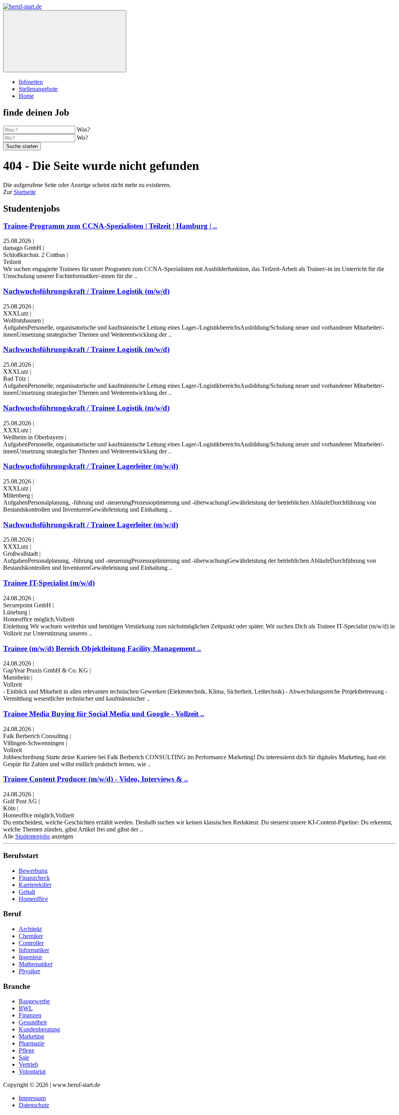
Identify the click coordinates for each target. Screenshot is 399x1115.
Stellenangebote (38, 89)
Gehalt (27, 891)
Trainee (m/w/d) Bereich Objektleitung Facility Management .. (102, 648)
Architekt (30, 929)
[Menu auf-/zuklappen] (64, 41)
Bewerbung (33, 870)
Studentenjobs (32, 836)
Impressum (32, 1098)
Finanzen (30, 1015)
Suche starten (22, 146)
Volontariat (32, 1071)
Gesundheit (33, 1022)
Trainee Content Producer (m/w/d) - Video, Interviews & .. (95, 779)
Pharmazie (31, 1043)
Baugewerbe (34, 1001)
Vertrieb (28, 1064)
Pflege (26, 1050)
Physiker (29, 971)
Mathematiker (36, 964)
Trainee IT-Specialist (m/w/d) (49, 583)
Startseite (25, 192)
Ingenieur (30, 957)
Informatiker (34, 950)
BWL (26, 1008)
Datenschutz (34, 1105)
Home (26, 96)
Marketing (31, 1036)
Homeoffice (33, 899)
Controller (31, 943)
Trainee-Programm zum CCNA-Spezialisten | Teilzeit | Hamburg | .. (110, 226)
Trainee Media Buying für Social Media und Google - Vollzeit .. (103, 714)
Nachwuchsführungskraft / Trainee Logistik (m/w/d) (86, 291)
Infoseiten (31, 81)
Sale (24, 1057)
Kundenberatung (39, 1029)
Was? (83, 129)
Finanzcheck (34, 877)
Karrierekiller (35, 884)
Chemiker (31, 936)
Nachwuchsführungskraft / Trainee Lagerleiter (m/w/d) (90, 466)
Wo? (82, 137)
